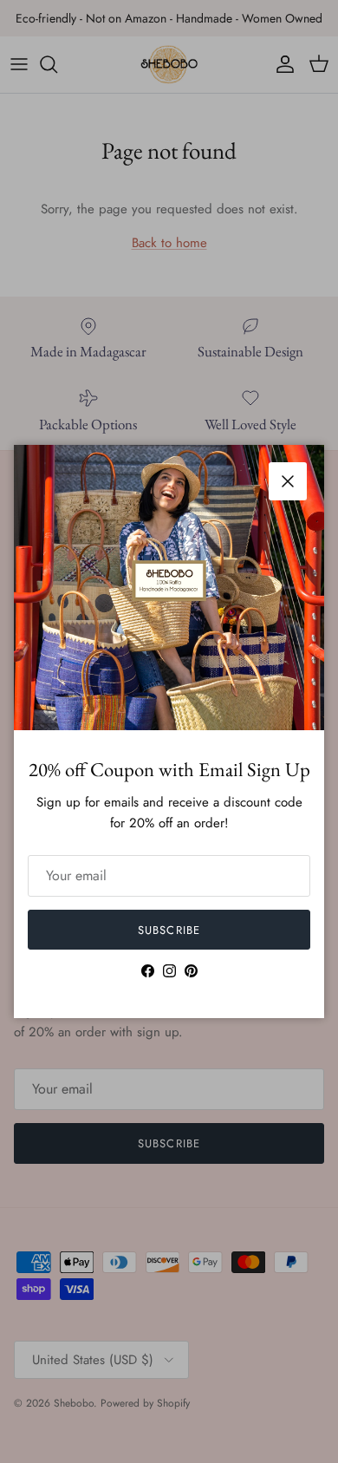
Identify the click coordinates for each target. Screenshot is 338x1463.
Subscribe (168, 930)
